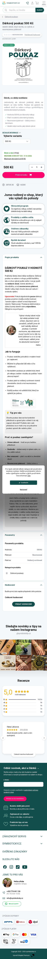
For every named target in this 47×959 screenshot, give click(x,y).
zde (29, 476)
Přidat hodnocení (23, 604)
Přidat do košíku (21, 175)
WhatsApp (14, 904)
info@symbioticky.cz (15, 898)
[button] (44, 738)
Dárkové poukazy (17, 573)
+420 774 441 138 (13, 892)
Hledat (40, 10)
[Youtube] (24, 866)
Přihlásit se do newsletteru (15, 799)
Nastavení (23, 489)
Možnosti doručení (15, 159)
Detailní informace (10, 132)
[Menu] (44, 3)
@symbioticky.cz (23, 633)
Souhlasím (24, 482)
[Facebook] (4, 866)
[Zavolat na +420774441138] (27, 3)
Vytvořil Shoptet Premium (21, 955)
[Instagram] (11, 866)
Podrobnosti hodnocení (32, 35)
